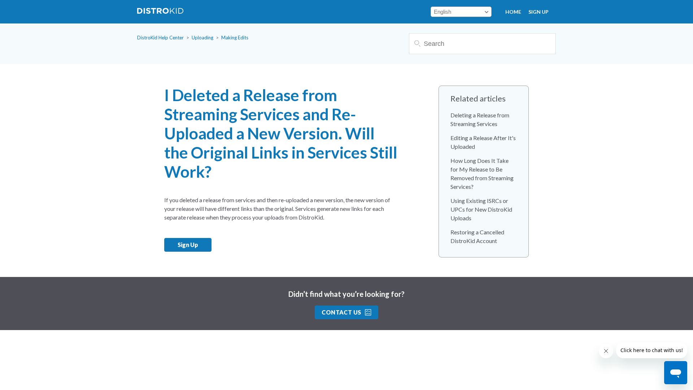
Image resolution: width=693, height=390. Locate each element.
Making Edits (234, 37)
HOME (513, 12)
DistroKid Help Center (160, 37)
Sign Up (538, 12)
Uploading (202, 37)
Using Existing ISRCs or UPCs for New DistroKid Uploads (481, 209)
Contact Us (341, 312)
